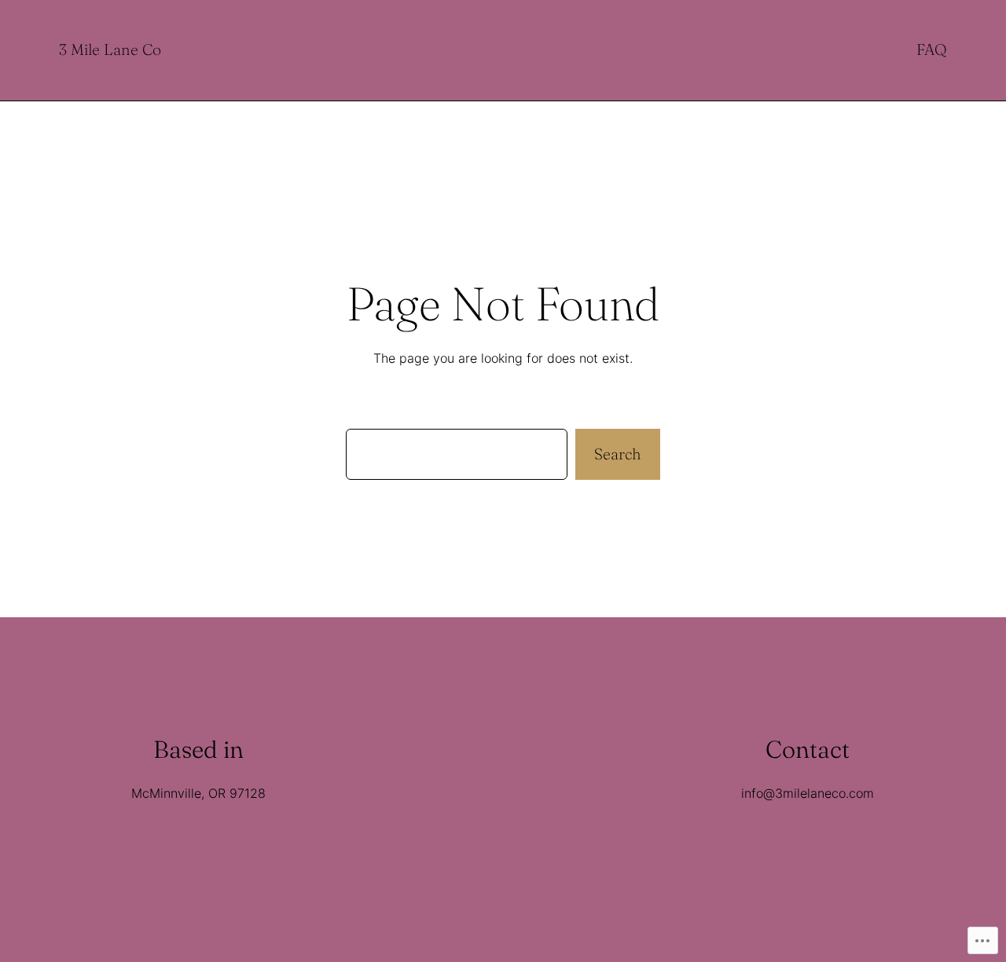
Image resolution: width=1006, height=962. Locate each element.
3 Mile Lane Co (110, 49)
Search (617, 453)
